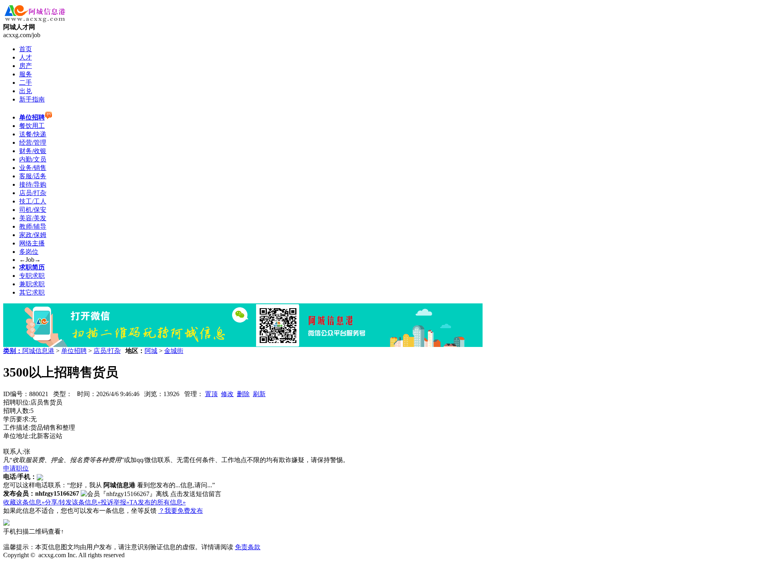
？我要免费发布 (180, 510)
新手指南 (32, 99)
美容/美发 (32, 218)
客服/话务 (32, 176)
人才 (25, 57)
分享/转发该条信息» (73, 502)
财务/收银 (32, 150)
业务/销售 (32, 167)
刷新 (259, 394)
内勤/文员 (32, 159)
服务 (25, 74)
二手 (25, 82)
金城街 (173, 350)
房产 (25, 65)
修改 (227, 394)
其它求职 (32, 292)
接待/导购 (32, 184)
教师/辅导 (32, 226)
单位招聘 (74, 350)
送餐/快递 (32, 134)
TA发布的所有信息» (157, 502)
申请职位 (16, 468)
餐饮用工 (32, 125)
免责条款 (247, 547)
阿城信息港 (38, 350)
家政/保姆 (32, 234)
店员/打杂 (32, 192)
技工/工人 (32, 201)
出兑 (25, 91)
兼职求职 (32, 284)
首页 (25, 49)
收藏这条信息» (24, 502)
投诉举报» (115, 502)
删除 (243, 394)
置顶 (211, 394)
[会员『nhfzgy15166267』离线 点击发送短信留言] (151, 494)
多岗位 (28, 251)
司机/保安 (32, 209)
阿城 (151, 350)
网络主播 (32, 243)
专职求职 (32, 275)
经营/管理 (32, 142)
